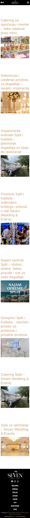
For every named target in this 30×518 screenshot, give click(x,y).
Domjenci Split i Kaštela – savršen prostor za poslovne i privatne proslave (15, 326)
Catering (15, 496)
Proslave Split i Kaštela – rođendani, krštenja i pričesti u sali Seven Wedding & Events (14, 206)
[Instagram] (15, 481)
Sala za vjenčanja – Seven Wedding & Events (14, 429)
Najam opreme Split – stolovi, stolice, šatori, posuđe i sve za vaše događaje (13, 268)
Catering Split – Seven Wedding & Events (15, 379)
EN (3, 2)
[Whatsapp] (18, 481)
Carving (15, 499)
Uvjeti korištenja (11, 512)
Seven (15, 509)
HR (1, 2)
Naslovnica (15, 486)
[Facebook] (12, 481)
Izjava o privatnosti (20, 512)
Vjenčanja (15, 489)
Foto (15, 503)
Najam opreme (15, 506)
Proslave (15, 492)
